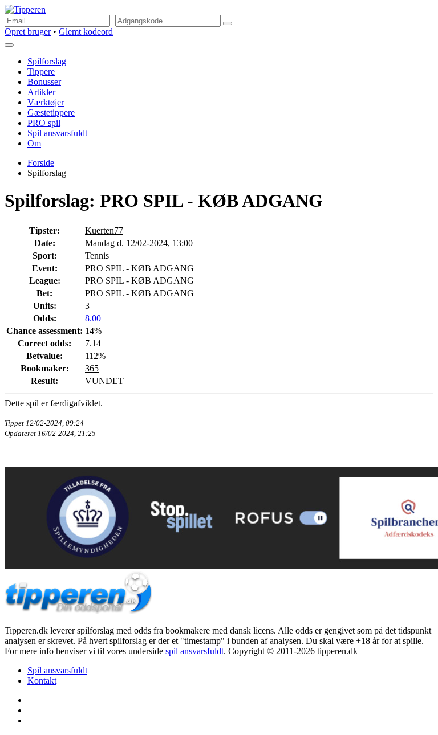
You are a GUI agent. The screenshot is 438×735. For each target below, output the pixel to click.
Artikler (41, 92)
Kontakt (41, 680)
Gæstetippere (51, 112)
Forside (40, 163)
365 (92, 368)
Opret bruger (28, 31)
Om (34, 143)
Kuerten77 (104, 230)
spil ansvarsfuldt (194, 651)
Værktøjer (45, 102)
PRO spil (43, 123)
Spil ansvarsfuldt (57, 133)
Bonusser (44, 82)
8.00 (93, 318)
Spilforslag (46, 61)
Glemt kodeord (86, 31)
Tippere (41, 71)
